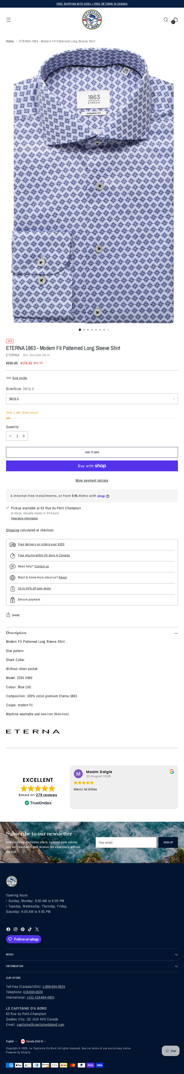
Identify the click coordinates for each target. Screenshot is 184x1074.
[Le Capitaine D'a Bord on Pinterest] (23, 930)
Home (10, 41)
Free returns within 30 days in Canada (44, 555)
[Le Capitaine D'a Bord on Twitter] (37, 930)
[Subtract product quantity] (10, 435)
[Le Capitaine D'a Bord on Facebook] (8, 930)
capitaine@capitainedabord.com (40, 1024)
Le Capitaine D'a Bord (43, 1048)
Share (16, 615)
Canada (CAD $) (34, 1041)
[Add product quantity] (24, 435)
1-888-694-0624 (53, 986)
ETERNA (13, 354)
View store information (24, 518)
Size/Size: (20, 388)
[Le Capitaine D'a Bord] (92, 19)
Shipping (12, 530)
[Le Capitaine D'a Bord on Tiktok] (30, 930)
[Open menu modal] (8, 19)
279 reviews (46, 795)
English (10, 1041)
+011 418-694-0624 (41, 997)
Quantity (12, 426)
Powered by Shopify (18, 1052)
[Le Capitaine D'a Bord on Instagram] (16, 930)
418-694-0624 (33, 991)
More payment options (92, 480)
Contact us (42, 566)
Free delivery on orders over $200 (41, 544)
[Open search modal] (166, 19)
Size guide (19, 378)
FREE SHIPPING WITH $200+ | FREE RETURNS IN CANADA (92, 4)
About (63, 577)
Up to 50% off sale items (34, 588)
